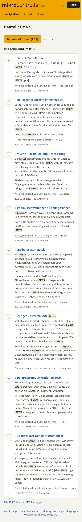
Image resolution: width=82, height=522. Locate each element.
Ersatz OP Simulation (29, 58)
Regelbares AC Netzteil (30, 249)
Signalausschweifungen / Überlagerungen (42, 208)
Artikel (28, 14)
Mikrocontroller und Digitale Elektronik (34, 139)
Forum (41, 14)
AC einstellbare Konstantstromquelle (39, 436)
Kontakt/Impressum (14, 511)
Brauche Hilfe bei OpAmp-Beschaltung (40, 154)
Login (73, 4)
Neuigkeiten (12, 14)
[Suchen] (62, 5)
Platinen (19, 368)
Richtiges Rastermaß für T (36, 316)
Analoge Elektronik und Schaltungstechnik (36, 85)
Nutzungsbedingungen (65, 511)
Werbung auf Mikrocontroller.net (41, 515)
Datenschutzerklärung (39, 511)
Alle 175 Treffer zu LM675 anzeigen (23, 502)
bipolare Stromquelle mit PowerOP (38, 377)
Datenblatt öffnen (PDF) (22, 39)
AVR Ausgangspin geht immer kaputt (39, 100)
